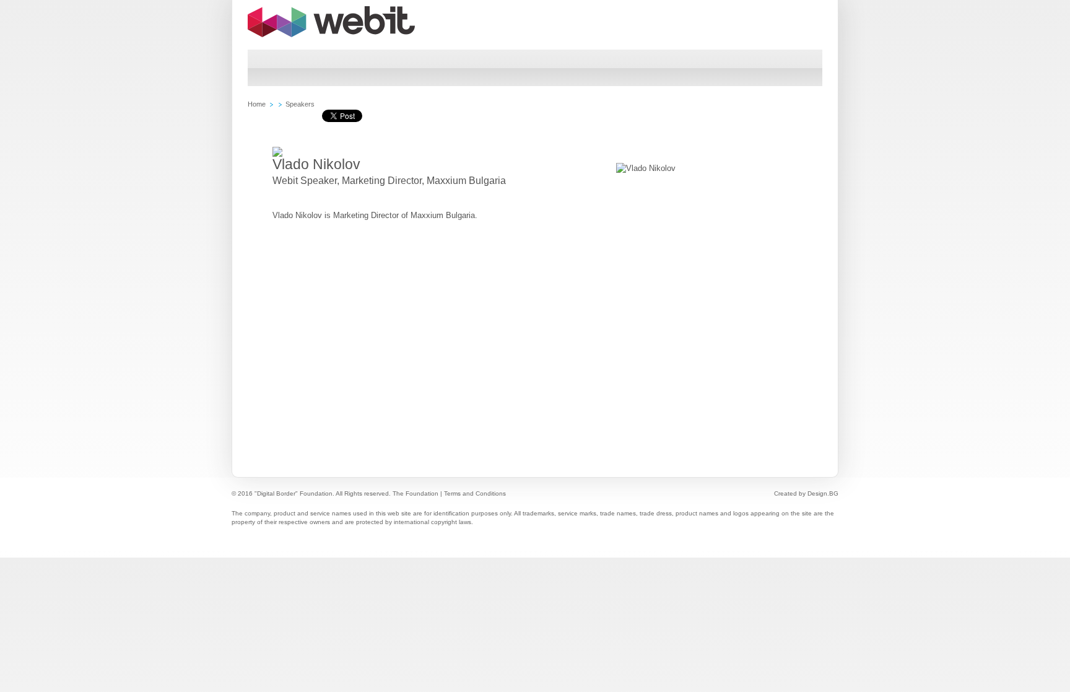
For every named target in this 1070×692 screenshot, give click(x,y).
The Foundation (415, 493)
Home (257, 104)
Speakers (300, 104)
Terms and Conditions (475, 493)
